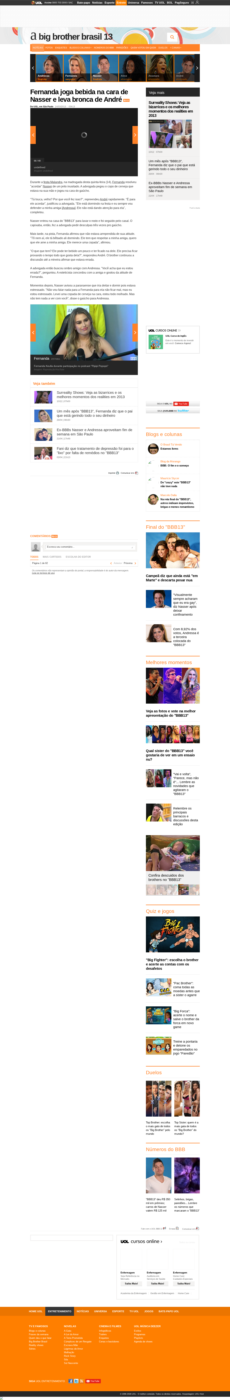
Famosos (147, 2)
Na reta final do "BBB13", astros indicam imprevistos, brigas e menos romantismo (177, 503)
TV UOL (160, 2)
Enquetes (61, 47)
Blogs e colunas (37, 1330)
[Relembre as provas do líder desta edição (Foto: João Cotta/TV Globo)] (194, 894)
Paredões (122, 47)
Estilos (137, 1330)
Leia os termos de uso (43, 573)
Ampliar (126, 112)
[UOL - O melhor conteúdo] (35, 4)
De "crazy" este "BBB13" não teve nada (175, 484)
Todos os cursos (187, 1242)
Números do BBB (104, 47)
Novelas (70, 1326)
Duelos (162, 47)
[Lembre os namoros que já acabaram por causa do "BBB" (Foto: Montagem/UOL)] (162, 894)
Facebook (71, 1381)
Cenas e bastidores (109, 1341)
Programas (139, 1334)
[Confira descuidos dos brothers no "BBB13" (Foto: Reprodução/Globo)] (183, 894)
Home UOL (36, 1311)
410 (127, 100)
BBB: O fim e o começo (174, 465)
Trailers (103, 1334)
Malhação (69, 1352)
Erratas (172, 1229)
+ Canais (175, 47)
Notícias (97, 2)
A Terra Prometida (73, 1338)
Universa (133, 2)
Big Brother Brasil (38, 1341)
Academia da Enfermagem (134, 1293)
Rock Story (70, 1356)
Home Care (183, 1293)
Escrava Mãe (71, 1345)
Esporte (109, 2)
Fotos (49, 47)
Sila (66, 1359)
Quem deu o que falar (40, 1338)
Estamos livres (169, 448)
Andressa (69, 207)
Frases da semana (38, 1334)
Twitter (76, 1381)
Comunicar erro (127, 473)
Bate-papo (83, 2)
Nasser (47, 186)
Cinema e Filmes (110, 1326)
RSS (82, 1381)
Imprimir (111, 473)
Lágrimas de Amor (73, 1348)
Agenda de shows (143, 1341)
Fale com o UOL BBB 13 (151, 1229)
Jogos (148, 1311)
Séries (32, 1348)
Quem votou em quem (143, 47)
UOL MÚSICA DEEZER (147, 1326)
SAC (70, 2)
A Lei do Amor (71, 1334)
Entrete (121, 2)
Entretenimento (59, 1311)
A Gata (67, 1330)
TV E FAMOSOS (38, 1326)
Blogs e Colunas (80, 47)
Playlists (138, 1338)
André (104, 199)
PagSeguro (182, 2)
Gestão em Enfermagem (162, 1293)
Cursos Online (167, 330)
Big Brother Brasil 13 (75, 36)
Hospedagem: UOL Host (193, 1394)
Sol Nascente (71, 1363)
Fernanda (118, 182)
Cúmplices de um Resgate (77, 1341)
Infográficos (105, 1330)
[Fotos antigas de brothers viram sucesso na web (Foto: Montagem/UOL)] (172, 894)
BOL (170, 2)
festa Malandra (52, 182)
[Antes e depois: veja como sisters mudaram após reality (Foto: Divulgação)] (151, 894)
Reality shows (36, 1345)
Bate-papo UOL (169, 1311)
